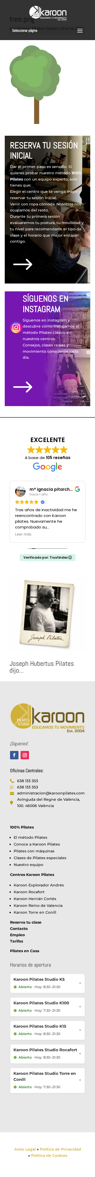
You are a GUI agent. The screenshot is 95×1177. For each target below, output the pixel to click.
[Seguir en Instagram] (25, 755)
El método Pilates (30, 837)
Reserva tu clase (25, 922)
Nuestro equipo (28, 864)
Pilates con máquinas (34, 851)
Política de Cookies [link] (49, 1155)
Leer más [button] (23, 534)
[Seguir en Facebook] (14, 755)
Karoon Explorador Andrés (39, 885)
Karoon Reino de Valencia (38, 905)
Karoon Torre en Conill (35, 912)
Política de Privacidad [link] (60, 1149)
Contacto (19, 928)
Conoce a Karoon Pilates (37, 844)
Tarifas (16, 941)
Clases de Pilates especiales (40, 857)
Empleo (17, 935)
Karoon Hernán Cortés (35, 898)
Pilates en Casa (24, 951)
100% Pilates (22, 827)
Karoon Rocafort (29, 892)
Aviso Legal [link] (25, 1149)
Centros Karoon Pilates (32, 874)
